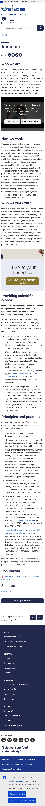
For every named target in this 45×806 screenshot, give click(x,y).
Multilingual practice (10, 764)
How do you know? (29, 2)
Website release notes (11, 769)
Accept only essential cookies (22, 800)
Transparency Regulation (15, 641)
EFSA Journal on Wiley (13, 716)
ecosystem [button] (26, 192)
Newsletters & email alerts (15, 684)
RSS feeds (8, 689)
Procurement (10, 668)
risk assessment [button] (22, 218)
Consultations (10, 663)
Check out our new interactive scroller (22, 281)
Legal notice (7, 759)
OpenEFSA (8, 711)
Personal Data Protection (24, 759)
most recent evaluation (23, 520)
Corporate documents (14, 646)
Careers (7, 658)
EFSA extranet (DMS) (13, 725)
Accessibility (26, 764)
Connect (8, 720)
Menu (11, 22)
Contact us (6, 591)
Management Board (12, 637)
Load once (11, 121)
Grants (7, 673)
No (40, 617)
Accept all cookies (17, 794)
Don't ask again (29, 121)
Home (4, 35)
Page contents (24, 600)
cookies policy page (17, 781)
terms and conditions (20, 111)
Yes (33, 617)
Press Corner (9, 694)
